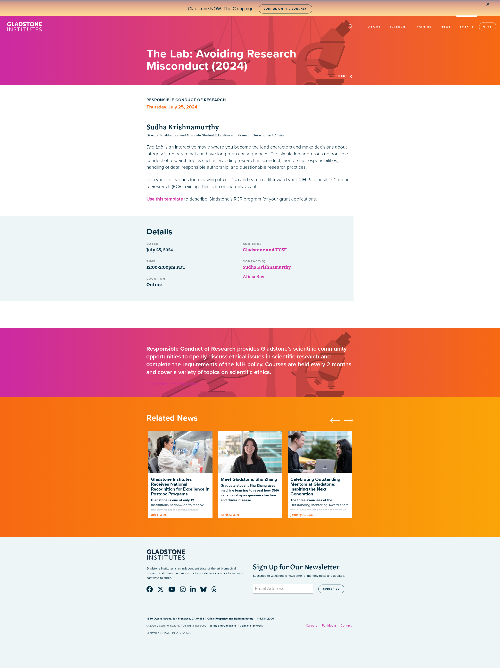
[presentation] (337, 419)
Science (397, 26)
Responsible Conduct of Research (186, 100)
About (374, 26)
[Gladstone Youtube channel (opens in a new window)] (173, 591)
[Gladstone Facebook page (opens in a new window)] (151, 591)
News (446, 26)
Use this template (164, 199)
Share (342, 76)
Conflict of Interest (251, 625)
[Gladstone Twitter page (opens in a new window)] (162, 591)
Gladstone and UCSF (265, 249)
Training (423, 26)
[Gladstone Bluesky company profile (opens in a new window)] (205, 591)
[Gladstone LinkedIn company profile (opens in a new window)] (195, 591)
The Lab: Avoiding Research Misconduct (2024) (174, 384)
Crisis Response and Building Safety (230, 618)
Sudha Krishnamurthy (267, 267)
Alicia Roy (253, 276)
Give (487, 26)
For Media (329, 626)
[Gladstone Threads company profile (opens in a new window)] (216, 591)
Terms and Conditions (223, 625)
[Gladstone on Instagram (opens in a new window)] (184, 591)
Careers (311, 626)
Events (467, 26)
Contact (346, 626)
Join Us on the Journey (285, 9)
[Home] (24, 27)
